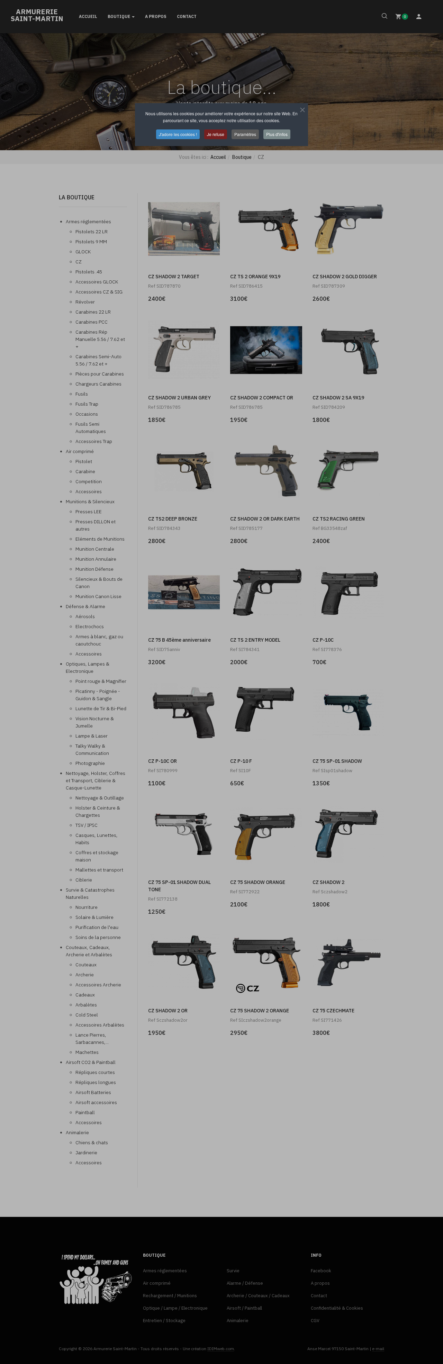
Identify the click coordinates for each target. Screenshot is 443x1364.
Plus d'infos (277, 134)
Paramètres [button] (245, 134)
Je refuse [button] (215, 134)
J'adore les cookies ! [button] (178, 134)
